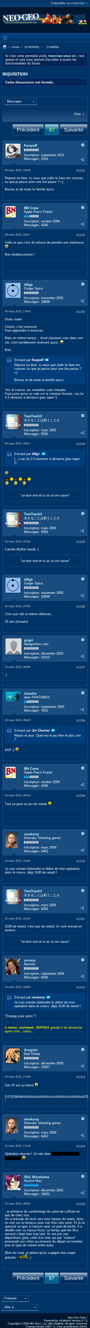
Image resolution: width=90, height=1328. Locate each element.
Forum (16, 46)
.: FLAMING (52, 46)
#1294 (80, 444)
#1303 (80, 1077)
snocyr (30, 960)
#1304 (80, 1146)
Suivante (73, 129)
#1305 (80, 1204)
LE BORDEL (32, 46)
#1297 (80, 667)
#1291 (80, 170)
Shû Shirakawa (36, 1177)
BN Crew (31, 208)
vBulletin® (65, 1320)
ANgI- (29, 285)
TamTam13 (33, 416)
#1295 (80, 542)
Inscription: (32, 155)
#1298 (80, 720)
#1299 (80, 796)
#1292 (80, 235)
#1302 (80, 987)
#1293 (80, 312)
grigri (28, 640)
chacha (30, 693)
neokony (31, 834)
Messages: (32, 159)
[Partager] (82, 159)
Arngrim (31, 1050)
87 (51, 129)
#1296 (80, 606)
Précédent (28, 129)
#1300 (80, 861)
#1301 (80, 919)
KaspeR (30, 145)
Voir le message (46, 360)
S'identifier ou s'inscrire (67, 3)
